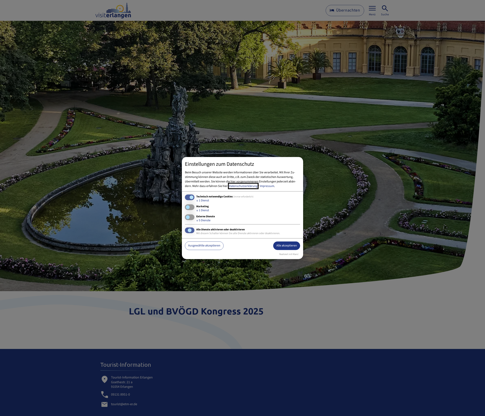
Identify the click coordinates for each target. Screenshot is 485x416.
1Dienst (202, 200)
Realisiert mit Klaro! (289, 254)
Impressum (267, 186)
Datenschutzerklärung (243, 186)
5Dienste (203, 220)
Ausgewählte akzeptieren (204, 245)
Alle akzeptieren (286, 245)
